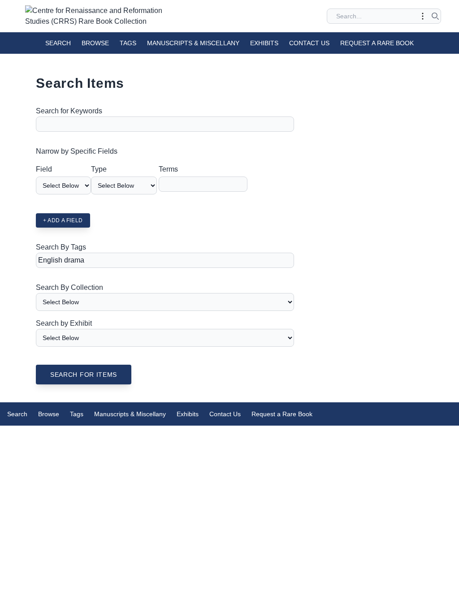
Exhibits (264, 43)
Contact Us (309, 43)
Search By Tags (61, 247)
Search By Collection (69, 287)
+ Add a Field (63, 220)
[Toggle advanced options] (422, 16)
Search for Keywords (69, 111)
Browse (95, 43)
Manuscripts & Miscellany (193, 43)
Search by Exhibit (64, 323)
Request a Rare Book (377, 43)
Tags (128, 43)
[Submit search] (435, 16)
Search (58, 43)
